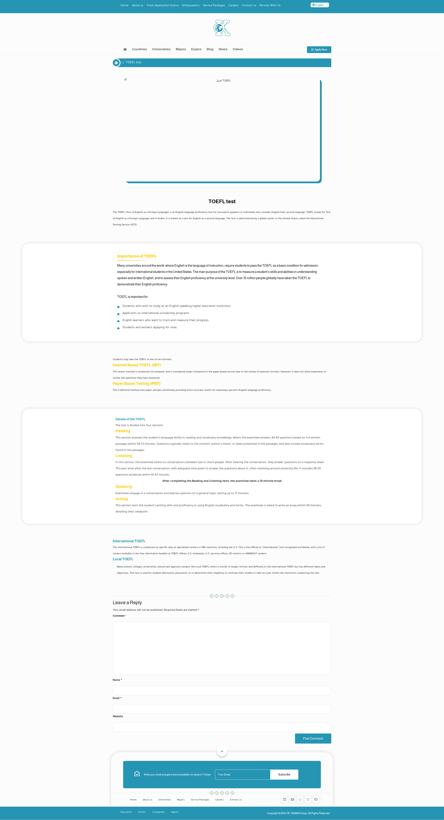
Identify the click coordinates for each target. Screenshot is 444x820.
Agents (175, 812)
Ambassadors (190, 5)
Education (126, 812)
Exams (196, 49)
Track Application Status (162, 5)
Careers (233, 5)
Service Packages (214, 5)
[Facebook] (315, 799)
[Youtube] (292, 799)
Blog (210, 49)
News (223, 49)
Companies (158, 812)
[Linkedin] (284, 799)
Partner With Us (269, 5)
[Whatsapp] (300, 799)
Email (117, 698)
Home (125, 5)
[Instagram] (308, 799)
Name (117, 680)
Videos (238, 49)
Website (118, 716)
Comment (119, 615)
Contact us (249, 5)
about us (137, 5)
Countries (139, 49)
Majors (181, 49)
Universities (161, 49)
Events (142, 812)
